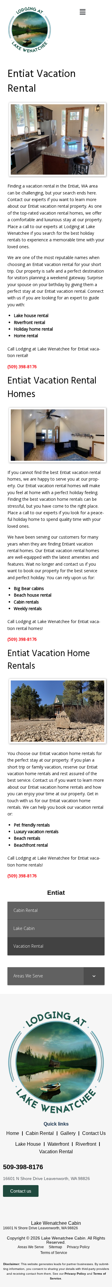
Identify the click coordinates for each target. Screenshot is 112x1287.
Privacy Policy (78, 1247)
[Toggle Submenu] (94, 976)
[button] (82, 11)
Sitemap (55, 1247)
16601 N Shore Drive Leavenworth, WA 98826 (40, 1228)
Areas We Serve (31, 1247)
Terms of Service (53, 1253)
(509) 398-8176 (22, 366)
